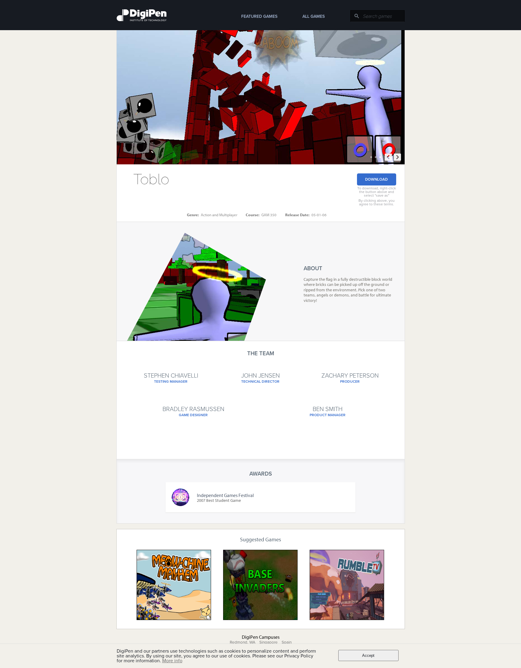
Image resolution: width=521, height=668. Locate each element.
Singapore (268, 642)
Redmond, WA (242, 642)
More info (172, 661)
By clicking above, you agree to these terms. (376, 202)
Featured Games (259, 16)
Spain (287, 642)
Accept (368, 655)
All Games (313, 16)
